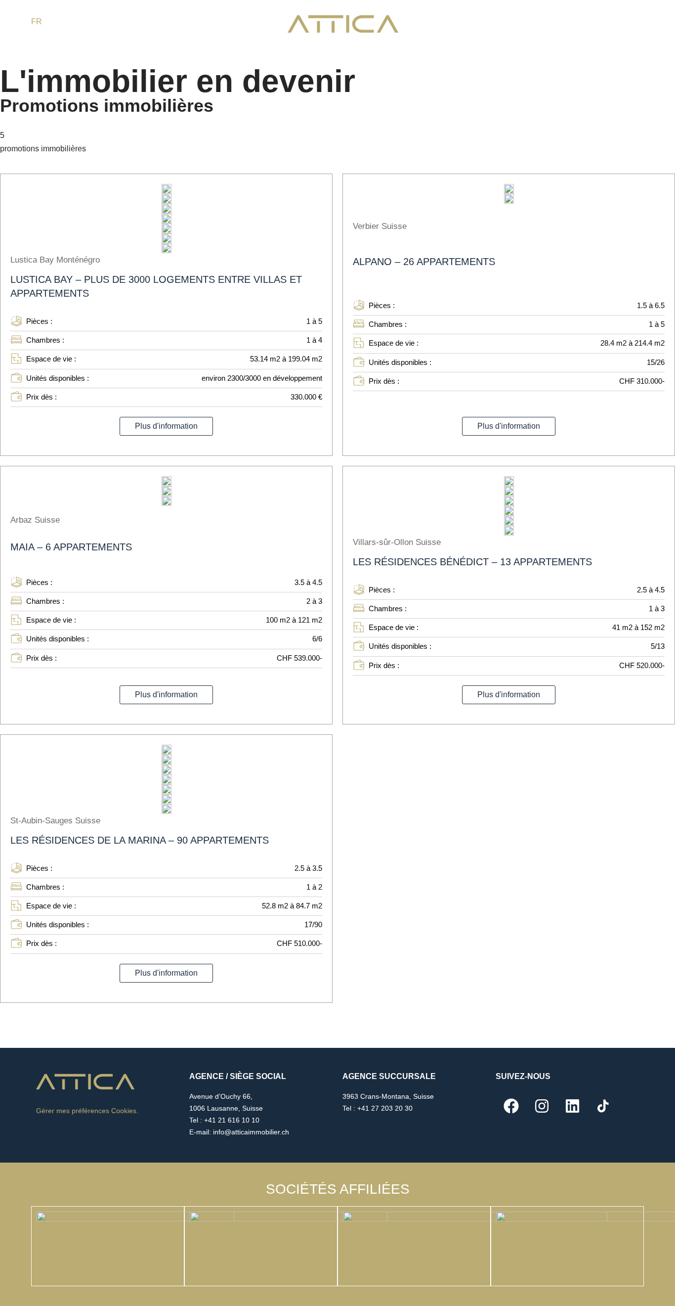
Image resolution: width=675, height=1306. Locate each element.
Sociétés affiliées (338, 1189)
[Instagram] (541, 1105)
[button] (166, 426)
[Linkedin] (572, 1105)
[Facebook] (511, 1105)
